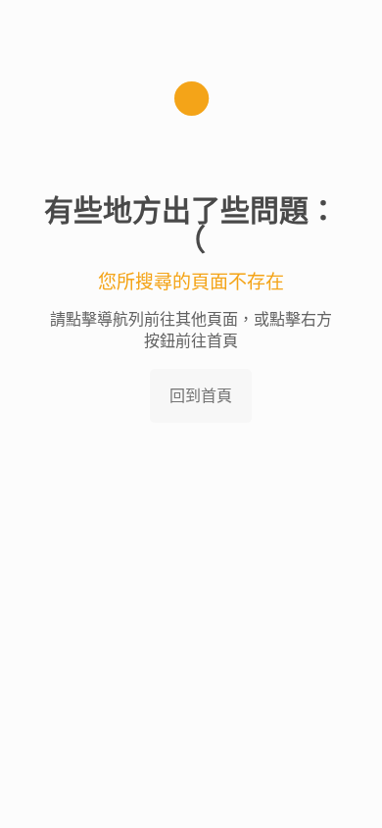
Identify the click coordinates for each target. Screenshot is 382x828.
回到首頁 (200, 396)
